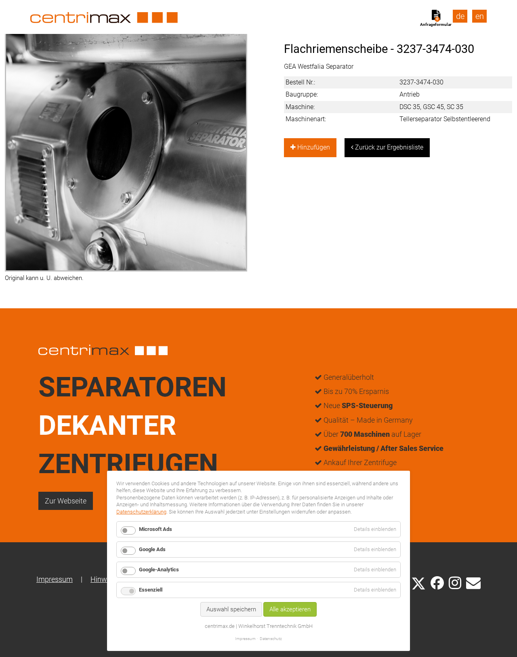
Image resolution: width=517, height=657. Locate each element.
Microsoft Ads (155, 529)
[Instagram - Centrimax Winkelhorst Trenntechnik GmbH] (455, 582)
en (479, 16)
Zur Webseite (65, 501)
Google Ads (152, 549)
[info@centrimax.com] (473, 582)
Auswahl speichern (231, 609)
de (460, 16)
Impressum (54, 579)
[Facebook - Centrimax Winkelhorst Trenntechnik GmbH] (437, 583)
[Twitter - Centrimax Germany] (418, 582)
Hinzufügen (313, 147)
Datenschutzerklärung (141, 512)
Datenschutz (271, 638)
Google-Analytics (159, 569)
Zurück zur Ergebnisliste (388, 147)
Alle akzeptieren (290, 609)
